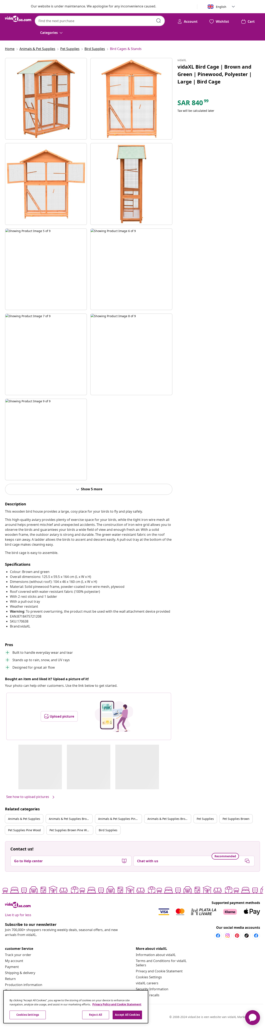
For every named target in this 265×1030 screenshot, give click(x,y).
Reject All (95, 1015)
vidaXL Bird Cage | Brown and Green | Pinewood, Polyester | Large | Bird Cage (214, 74)
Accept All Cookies (127, 1015)
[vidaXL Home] (18, 19)
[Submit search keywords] (158, 20)
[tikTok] (247, 936)
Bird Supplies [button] (108, 830)
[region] (75, 1006)
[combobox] (100, 21)
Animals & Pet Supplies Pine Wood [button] (120, 819)
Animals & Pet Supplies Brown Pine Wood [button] (169, 819)
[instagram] (227, 936)
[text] (193, 103)
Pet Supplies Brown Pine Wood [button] (70, 830)
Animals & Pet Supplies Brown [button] (70, 819)
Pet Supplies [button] (205, 819)
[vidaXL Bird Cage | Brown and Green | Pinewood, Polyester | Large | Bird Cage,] (46, 98)
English (221, 7)
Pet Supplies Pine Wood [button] (24, 830)
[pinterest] (237, 936)
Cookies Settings (149, 977)
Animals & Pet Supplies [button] (24, 819)
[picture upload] (114, 716)
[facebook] (218, 936)
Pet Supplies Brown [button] (236, 819)
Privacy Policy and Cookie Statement (116, 1004)
